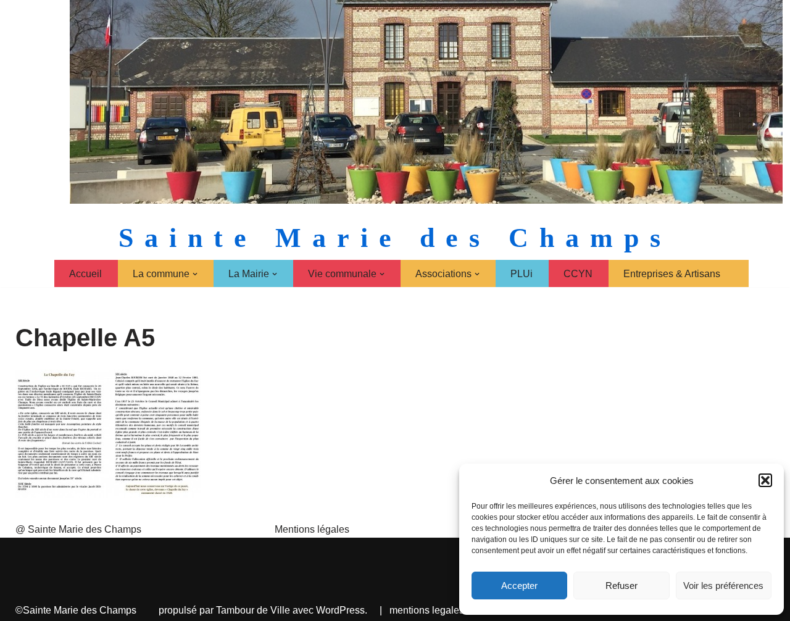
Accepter (519, 585)
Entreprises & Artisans (671, 274)
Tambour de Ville (253, 610)
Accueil (85, 274)
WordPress (340, 610)
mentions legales (426, 610)
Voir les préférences (723, 585)
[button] (765, 480)
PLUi (521, 274)
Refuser (621, 585)
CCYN (577, 274)
